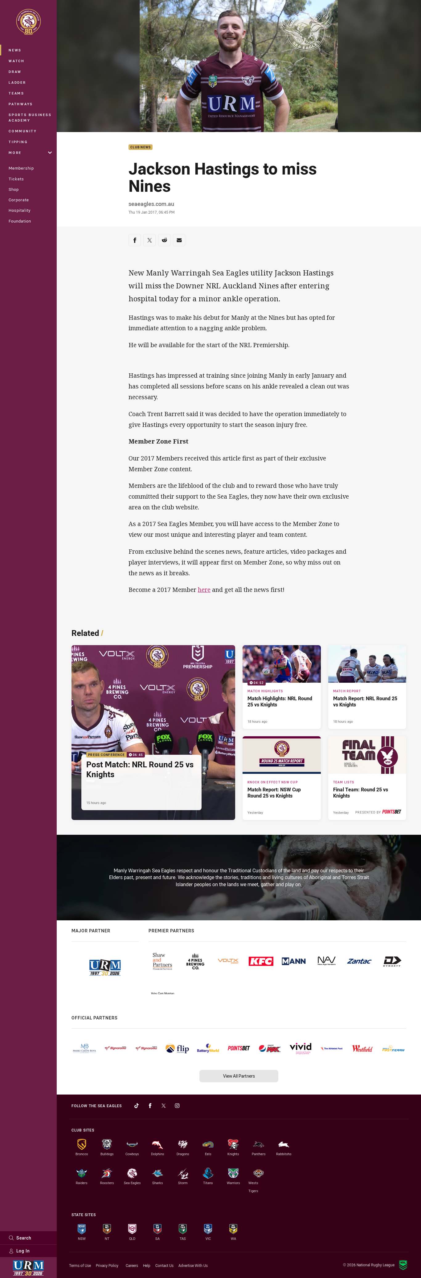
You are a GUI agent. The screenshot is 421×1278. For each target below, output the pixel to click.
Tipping (18, 141)
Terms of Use (80, 1265)
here (204, 589)
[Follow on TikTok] (136, 1105)
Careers (132, 1265)
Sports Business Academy (30, 117)
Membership (21, 168)
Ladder (17, 82)
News (15, 50)
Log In (23, 1251)
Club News (140, 147)
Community (23, 131)
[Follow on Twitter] (163, 1105)
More (15, 152)
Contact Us (164, 1265)
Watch (17, 60)
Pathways (21, 104)
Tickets (16, 179)
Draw (15, 71)
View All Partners (239, 1076)
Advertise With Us (193, 1265)
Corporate (19, 200)
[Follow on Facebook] (150, 1105)
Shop (14, 189)
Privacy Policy (107, 1265)
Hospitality (20, 210)
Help (146, 1265)
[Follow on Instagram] (177, 1105)
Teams (16, 93)
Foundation (20, 221)
